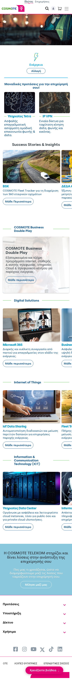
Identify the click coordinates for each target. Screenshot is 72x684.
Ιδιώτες (28, 1)
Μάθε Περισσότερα (18, 201)
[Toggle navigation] (67, 8)
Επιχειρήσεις (42, 1)
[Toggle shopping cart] (60, 8)
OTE (5, 663)
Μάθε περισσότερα (21, 280)
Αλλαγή (36, 71)
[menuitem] (15, 649)
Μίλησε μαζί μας (36, 584)
